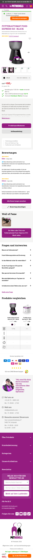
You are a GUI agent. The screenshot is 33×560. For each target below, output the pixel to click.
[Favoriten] (27, 6)
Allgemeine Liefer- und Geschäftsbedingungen (16, 545)
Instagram (25, 513)
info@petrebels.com (11, 410)
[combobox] (15, 482)
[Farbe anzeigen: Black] (12, 324)
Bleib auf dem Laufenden (16, 494)
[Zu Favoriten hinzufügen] (29, 38)
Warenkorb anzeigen (19, 18)
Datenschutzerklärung (16, 549)
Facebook (17, 513)
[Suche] (6, 6)
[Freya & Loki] (6, 221)
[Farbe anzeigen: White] (14, 324)
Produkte (6, 10)
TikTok (29, 513)
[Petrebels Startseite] (16, 531)
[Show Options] (27, 482)
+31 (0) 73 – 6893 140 (12, 400)
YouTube (21, 513)
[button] (3, 6)
